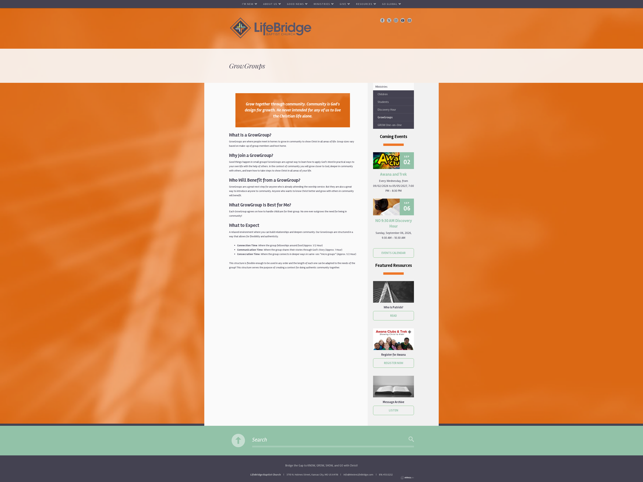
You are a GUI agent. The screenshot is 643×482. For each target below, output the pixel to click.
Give (343, 4)
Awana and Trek (393, 174)
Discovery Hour (387, 109)
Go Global (389, 4)
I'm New (248, 4)
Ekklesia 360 (407, 477)
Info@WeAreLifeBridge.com (358, 474)
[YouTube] (402, 20)
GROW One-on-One (390, 125)
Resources (364, 4)
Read (393, 316)
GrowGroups (385, 117)
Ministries (322, 4)
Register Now (393, 363)
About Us (270, 4)
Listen (393, 410)
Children (383, 94)
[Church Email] (409, 20)
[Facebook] (382, 20)
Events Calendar (393, 253)
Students (383, 102)
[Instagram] (396, 20)
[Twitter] (389, 20)
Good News (295, 4)
